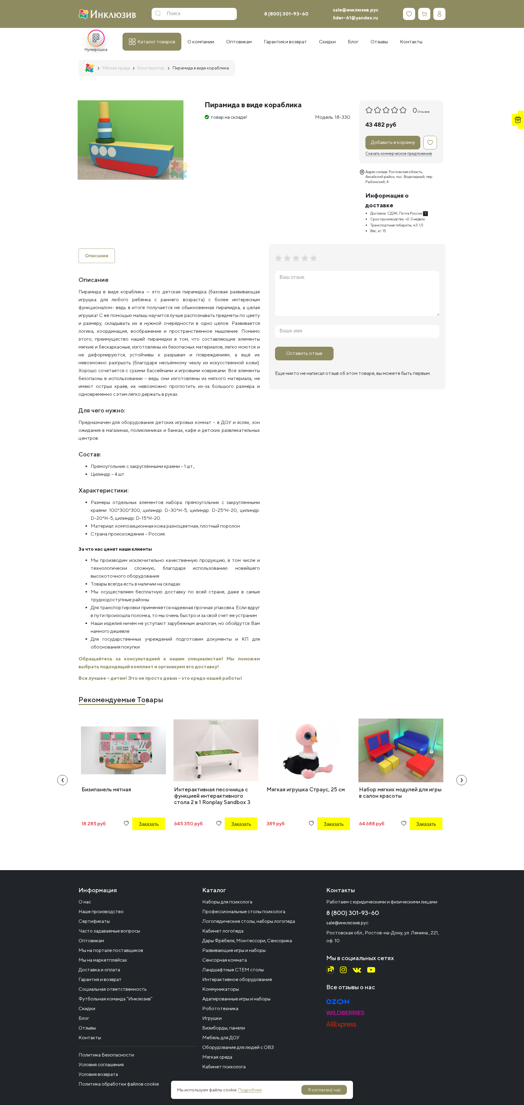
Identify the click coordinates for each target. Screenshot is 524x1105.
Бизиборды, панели (223, 1028)
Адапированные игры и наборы (236, 999)
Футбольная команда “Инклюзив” (116, 999)
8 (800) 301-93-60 (286, 14)
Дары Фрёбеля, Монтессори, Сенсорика (247, 940)
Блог (84, 1018)
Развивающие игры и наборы (234, 950)
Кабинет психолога (224, 1067)
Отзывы (87, 1028)
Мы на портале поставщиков (111, 950)
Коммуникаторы (220, 989)
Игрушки (212, 1018)
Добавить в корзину (393, 142)
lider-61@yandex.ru (355, 18)
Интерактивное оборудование (237, 979)
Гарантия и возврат (100, 979)
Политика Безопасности (106, 1055)
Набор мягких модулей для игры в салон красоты (400, 792)
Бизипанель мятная (106, 789)
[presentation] (62, 780)
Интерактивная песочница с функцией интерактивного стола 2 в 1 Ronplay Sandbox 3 (212, 795)
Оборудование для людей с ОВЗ (238, 1047)
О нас (85, 902)
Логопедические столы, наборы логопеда (248, 921)
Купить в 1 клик (140, 840)
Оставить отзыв (304, 353)
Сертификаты (94, 921)
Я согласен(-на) (324, 1089)
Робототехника (220, 1008)
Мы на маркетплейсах (103, 960)
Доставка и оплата (99, 970)
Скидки (87, 1008)
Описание (97, 256)
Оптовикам (91, 940)
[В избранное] (430, 142)
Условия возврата (98, 1074)
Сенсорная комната (224, 960)
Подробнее (250, 1089)
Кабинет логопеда (223, 931)
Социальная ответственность (113, 989)
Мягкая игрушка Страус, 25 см (306, 789)
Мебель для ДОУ (221, 1037)
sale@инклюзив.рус (355, 10)
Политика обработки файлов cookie (119, 1084)
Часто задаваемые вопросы (109, 931)
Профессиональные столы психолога (243, 911)
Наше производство (101, 911)
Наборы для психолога (227, 902)
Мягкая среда (217, 1057)
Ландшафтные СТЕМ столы (233, 970)
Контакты (90, 1037)
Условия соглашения (101, 1064)
